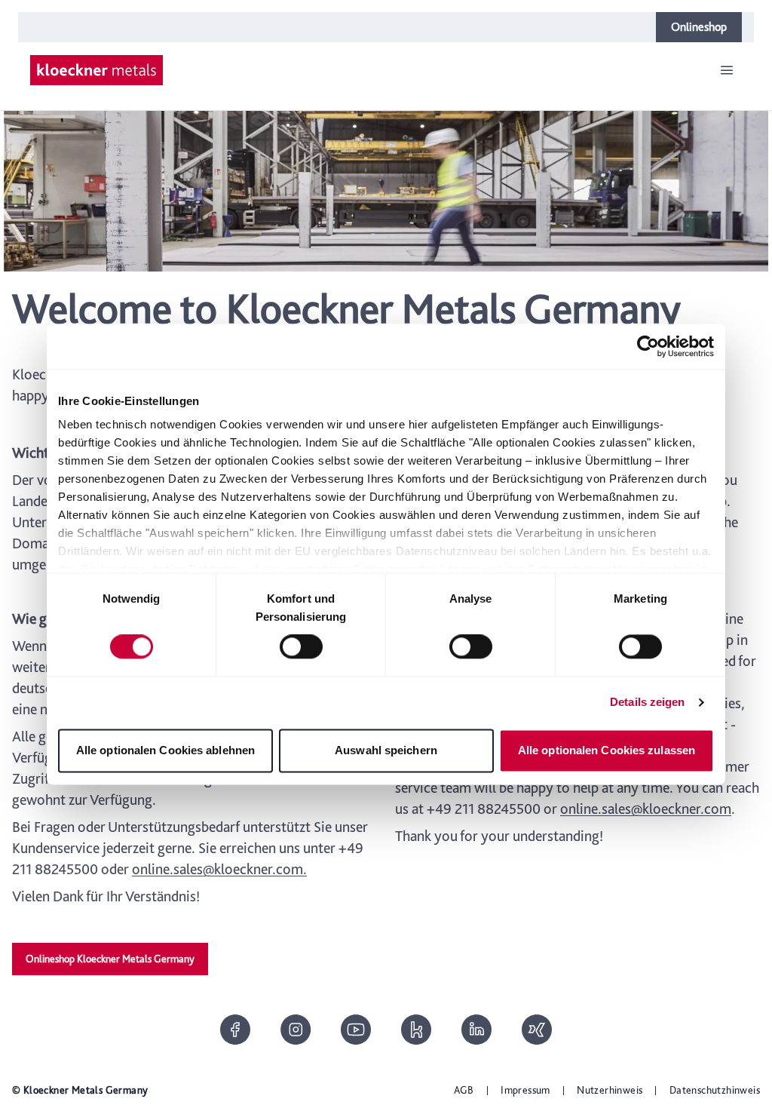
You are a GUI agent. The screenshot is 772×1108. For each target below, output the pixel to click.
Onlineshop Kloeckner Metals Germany (110, 959)
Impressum (525, 1090)
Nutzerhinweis (609, 1090)
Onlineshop (699, 27)
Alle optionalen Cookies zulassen (606, 750)
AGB (464, 1090)
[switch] (301, 647)
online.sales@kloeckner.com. (219, 869)
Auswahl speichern (386, 750)
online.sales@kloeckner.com (645, 809)
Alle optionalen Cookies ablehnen (165, 750)
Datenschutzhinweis (714, 1090)
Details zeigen (647, 702)
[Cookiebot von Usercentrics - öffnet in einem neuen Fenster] (648, 346)
